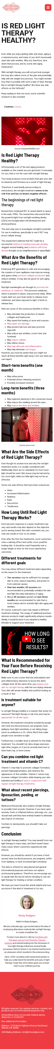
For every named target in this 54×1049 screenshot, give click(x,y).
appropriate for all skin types (14, 717)
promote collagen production (31, 275)
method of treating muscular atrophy (30, 244)
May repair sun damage (18, 323)
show (18, 107)
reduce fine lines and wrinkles (25, 405)
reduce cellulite (19, 340)
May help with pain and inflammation (24, 346)
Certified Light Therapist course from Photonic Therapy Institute (26, 940)
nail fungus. (30, 349)
